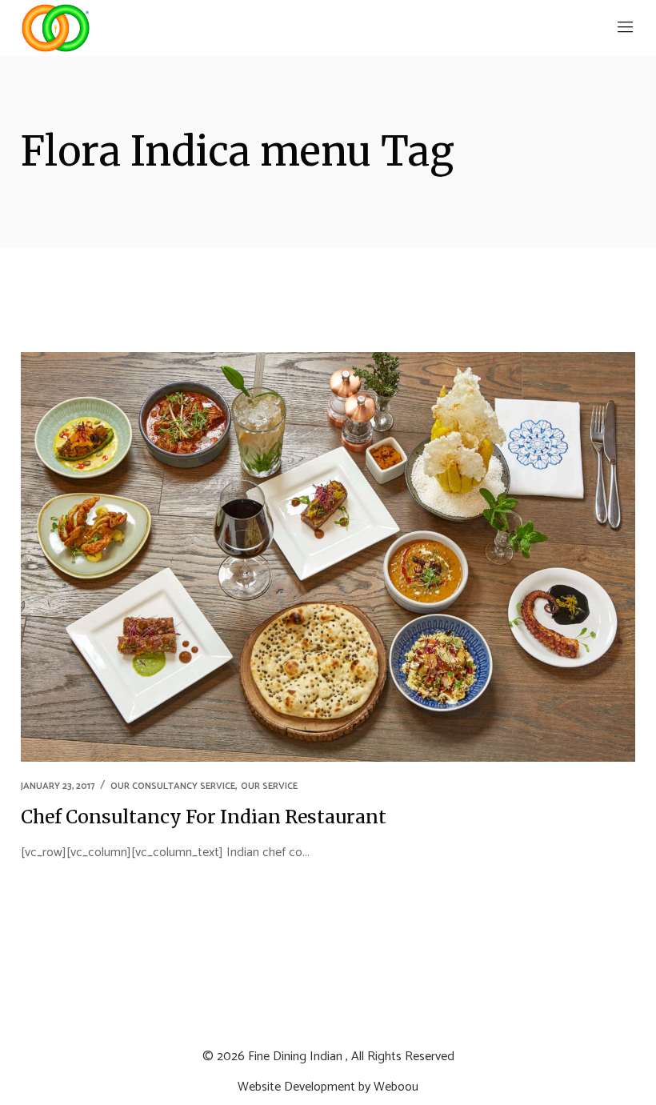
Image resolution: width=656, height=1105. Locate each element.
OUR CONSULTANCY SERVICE (172, 786)
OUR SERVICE (269, 786)
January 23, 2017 (58, 786)
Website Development (296, 1087)
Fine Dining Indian (295, 1056)
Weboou (396, 1087)
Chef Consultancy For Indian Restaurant (203, 816)
